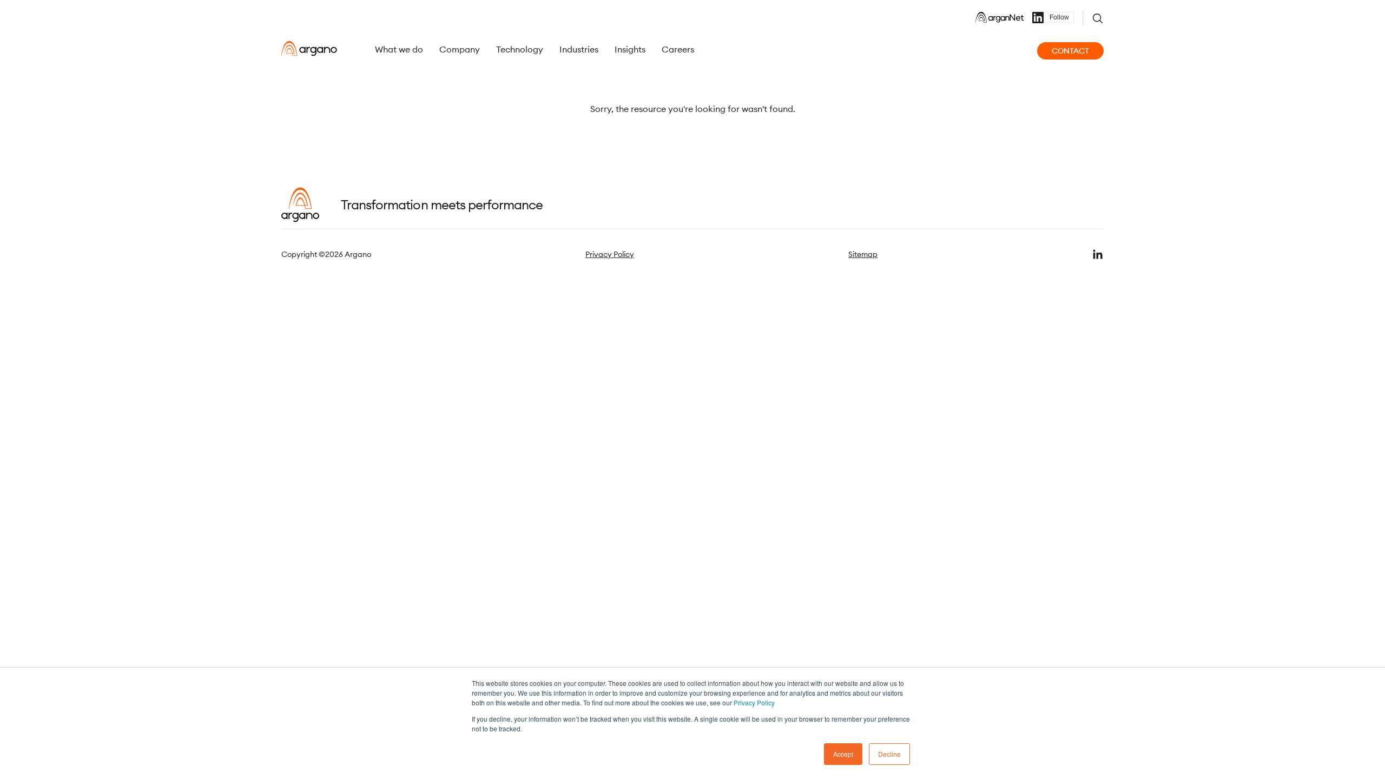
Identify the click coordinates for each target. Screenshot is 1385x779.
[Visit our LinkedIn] (1098, 254)
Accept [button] (843, 753)
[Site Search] (1098, 18)
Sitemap (863, 254)
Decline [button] (889, 753)
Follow (1059, 17)
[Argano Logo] (309, 48)
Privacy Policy (754, 702)
